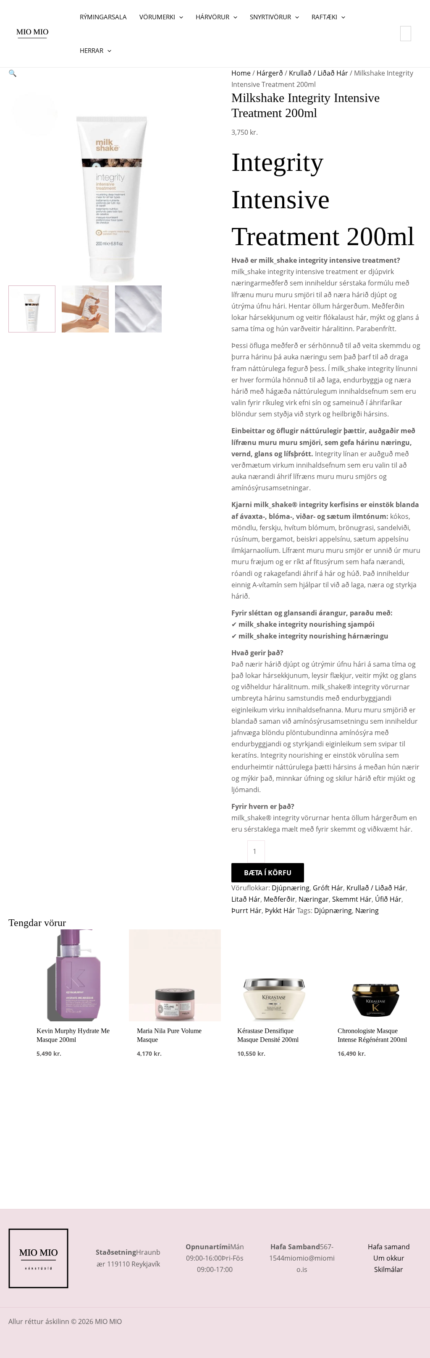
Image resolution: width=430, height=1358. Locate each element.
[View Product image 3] (138, 308)
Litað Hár (245, 899)
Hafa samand (389, 1246)
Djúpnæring (290, 887)
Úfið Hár (388, 899)
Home (241, 73)
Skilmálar (388, 1269)
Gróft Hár (328, 887)
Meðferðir (279, 899)
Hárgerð (270, 73)
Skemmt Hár (352, 899)
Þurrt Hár (246, 910)
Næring (367, 910)
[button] (179, 17)
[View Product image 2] (85, 308)
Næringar (314, 899)
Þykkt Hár (280, 910)
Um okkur (388, 1258)
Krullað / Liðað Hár (318, 73)
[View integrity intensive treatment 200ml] (31, 308)
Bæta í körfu (267, 872)
